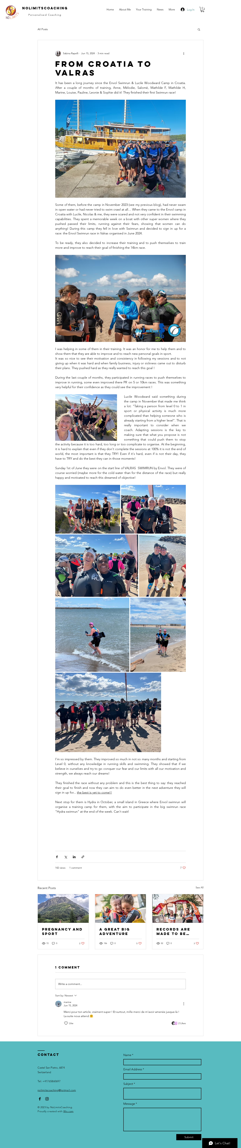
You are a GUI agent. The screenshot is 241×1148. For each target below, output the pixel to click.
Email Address (132, 1069)
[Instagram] (47, 1099)
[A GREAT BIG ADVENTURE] (120, 908)
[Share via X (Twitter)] (65, 857)
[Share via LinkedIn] (74, 857)
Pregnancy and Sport (62, 931)
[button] (143, 9)
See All (199, 887)
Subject (128, 1083)
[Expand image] (87, 509)
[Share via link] (83, 857)
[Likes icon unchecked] (66, 1023)
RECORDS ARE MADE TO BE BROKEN (173, 931)
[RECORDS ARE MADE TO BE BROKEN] (177, 908)
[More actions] (184, 53)
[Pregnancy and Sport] (63, 908)
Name (127, 1055)
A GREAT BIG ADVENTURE (114, 931)
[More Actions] (184, 1004)
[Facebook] (40, 1099)
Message (129, 1103)
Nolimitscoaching (45, 8)
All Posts (43, 29)
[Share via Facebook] (57, 857)
